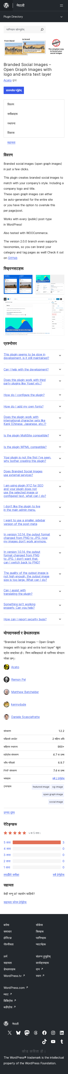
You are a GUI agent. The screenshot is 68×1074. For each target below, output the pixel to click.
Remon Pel (18, 679)
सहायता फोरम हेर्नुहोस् (15, 902)
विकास (11, 133)
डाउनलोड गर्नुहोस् (14, 90)
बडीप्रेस (10, 1007)
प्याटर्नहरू (41, 944)
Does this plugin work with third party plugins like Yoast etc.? (25, 381)
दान (39, 969)
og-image (57, 786)
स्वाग (40, 976)
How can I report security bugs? (25, 619)
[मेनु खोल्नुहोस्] (62, 5)
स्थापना (11, 123)
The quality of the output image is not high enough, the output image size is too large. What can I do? (26, 576)
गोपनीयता (9, 944)
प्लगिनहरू (41, 938)
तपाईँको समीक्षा (11, 874)
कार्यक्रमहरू (42, 963)
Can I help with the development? (26, 369)
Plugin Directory (13, 16)
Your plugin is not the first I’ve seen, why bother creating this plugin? (27, 459)
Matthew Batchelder (25, 692)
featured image (41, 786)
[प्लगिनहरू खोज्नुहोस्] (42, 29)
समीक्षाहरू (12, 114)
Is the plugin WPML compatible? (25, 447)
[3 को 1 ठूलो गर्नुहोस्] (28, 279)
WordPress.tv (14, 976)
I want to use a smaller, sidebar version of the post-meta (24, 522)
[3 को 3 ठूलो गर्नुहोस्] (59, 302)
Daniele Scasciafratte (25, 717)
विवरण (10, 104)
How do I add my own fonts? (24, 406)
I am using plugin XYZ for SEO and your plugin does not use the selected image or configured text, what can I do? (25, 491)
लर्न (5, 956)
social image (56, 801)
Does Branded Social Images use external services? (23, 473)
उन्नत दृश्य (9, 812)
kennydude (18, 704)
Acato (8, 80)
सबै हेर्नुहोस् (58, 874)
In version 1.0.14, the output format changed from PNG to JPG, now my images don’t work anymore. (27, 538)
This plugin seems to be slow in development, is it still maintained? (26, 356)
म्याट (8, 994)
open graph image (53, 794)
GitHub (12, 258)
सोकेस (39, 925)
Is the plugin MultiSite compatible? (26, 435)
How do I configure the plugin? (24, 395)
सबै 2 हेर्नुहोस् (58, 778)
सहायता (11, 142)
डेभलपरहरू (9, 969)
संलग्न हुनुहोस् (43, 956)
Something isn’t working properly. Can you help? (19, 606)
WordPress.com (16, 988)
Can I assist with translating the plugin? (18, 592)
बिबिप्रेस (10, 1001)
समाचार (8, 931)
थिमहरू (40, 931)
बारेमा (6, 925)
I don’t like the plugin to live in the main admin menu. (22, 508)
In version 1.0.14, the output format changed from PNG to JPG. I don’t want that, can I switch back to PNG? (22, 557)
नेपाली (15, 1024)
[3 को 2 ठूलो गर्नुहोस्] (59, 279)
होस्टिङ (8, 938)
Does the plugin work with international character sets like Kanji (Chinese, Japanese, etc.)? (25, 420)
